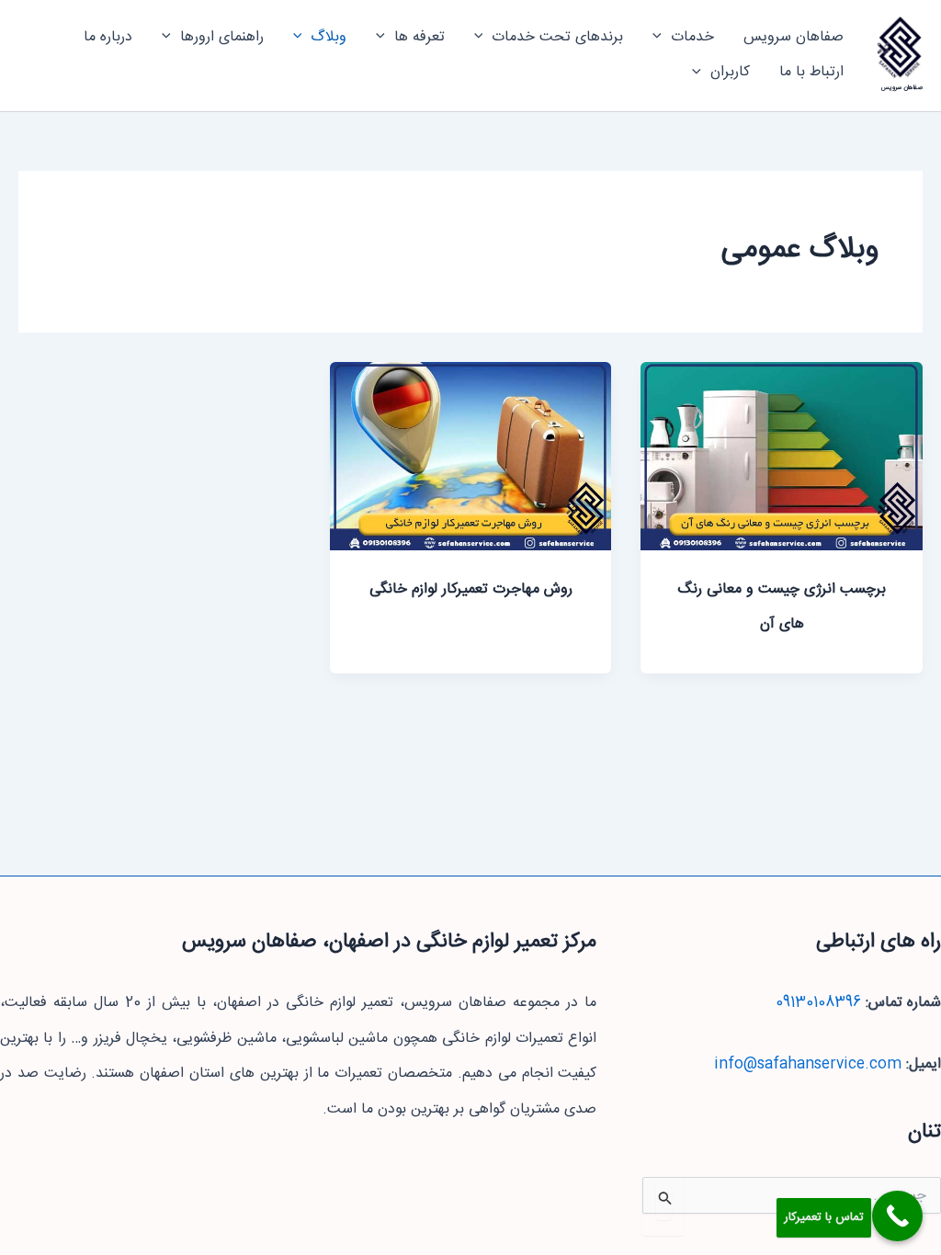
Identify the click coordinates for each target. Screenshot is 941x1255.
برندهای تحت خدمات (557, 37)
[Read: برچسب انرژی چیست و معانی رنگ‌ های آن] (782, 457)
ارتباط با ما (811, 72)
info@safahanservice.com (807, 1064)
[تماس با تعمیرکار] (897, 1216)
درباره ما (108, 37)
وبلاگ (328, 37)
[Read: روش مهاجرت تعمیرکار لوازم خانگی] (471, 457)
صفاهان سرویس (902, 88)
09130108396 (818, 1002)
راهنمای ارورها (222, 37)
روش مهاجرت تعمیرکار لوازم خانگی (471, 589)
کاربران (730, 72)
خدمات (692, 37)
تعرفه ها (419, 37)
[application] (661, 37)
